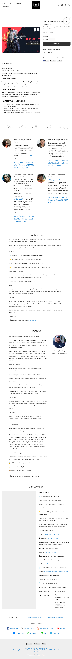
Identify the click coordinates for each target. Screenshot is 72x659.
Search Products (8, 128)
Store (3, 3)
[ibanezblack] (36, 5)
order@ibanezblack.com (52, 534)
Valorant (51, 27)
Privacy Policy (43, 648)
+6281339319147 (33, 320)
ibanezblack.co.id (49, 571)
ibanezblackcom (48, 564)
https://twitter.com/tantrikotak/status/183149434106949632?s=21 (24, 165)
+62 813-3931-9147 (53, 538)
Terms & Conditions (31, 648)
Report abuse (41, 655)
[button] (48, 52)
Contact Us (57, 650)
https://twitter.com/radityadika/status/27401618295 (58, 200)
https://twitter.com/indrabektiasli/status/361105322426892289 (58, 163)
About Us (37, 652)
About (10, 3)
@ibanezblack (27, 156)
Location (18, 3)
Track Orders (36, 128)
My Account (22, 128)
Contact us (5, 6)
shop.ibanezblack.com (61, 571)
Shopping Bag (63, 128)
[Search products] (66, 21)
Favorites (50, 128)
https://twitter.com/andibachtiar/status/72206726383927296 (24, 219)
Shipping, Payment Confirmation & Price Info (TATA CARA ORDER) (32, 650)
